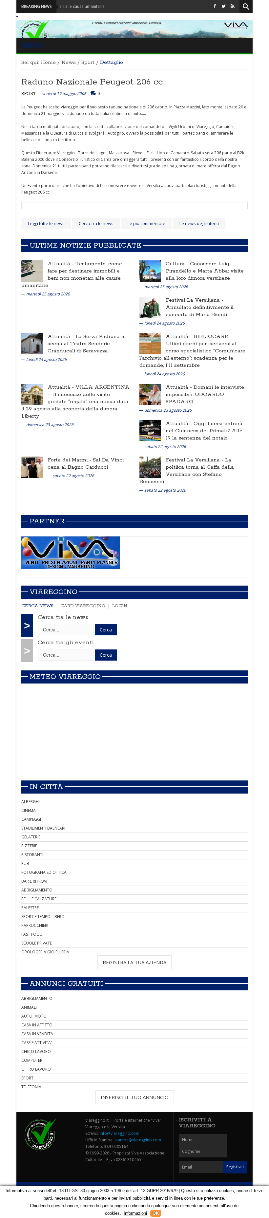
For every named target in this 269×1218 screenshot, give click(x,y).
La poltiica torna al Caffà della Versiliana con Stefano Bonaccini (186, 471)
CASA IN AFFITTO (36, 1025)
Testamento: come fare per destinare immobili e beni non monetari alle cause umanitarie (71, 274)
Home (48, 62)
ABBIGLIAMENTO (36, 890)
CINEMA (28, 810)
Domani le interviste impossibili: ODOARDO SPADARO (205, 394)
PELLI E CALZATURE (38, 899)
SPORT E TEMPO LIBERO (43, 916)
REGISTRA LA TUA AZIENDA (134, 962)
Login (119, 606)
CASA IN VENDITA (37, 1034)
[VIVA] (70, 552)
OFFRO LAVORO (36, 1069)
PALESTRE (30, 907)
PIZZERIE (29, 846)
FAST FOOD (32, 934)
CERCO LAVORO (36, 1051)
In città (46, 787)
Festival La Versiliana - (194, 300)
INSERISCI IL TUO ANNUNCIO (135, 1097)
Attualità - (61, 263)
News (68, 62)
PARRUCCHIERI (34, 925)
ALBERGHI (30, 801)
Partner (47, 521)
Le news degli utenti (199, 223)
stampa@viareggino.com (137, 1140)
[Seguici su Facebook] (215, 6)
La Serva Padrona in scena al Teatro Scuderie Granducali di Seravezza (87, 343)
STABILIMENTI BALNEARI (43, 828)
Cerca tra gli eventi (66, 642)
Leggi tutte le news (46, 223)
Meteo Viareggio (65, 677)
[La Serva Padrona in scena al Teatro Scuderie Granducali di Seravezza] (32, 343)
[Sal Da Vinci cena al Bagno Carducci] (32, 467)
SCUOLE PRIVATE (36, 943)
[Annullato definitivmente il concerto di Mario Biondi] (150, 307)
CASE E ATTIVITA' (36, 1042)
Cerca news (37, 606)
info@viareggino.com (119, 1133)
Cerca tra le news (63, 617)
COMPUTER (31, 1060)
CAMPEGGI (31, 819)
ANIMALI (29, 1007)
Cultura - (178, 263)
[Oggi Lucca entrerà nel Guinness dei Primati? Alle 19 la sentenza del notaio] (150, 430)
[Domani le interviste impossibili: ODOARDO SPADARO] (150, 394)
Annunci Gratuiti (66, 983)
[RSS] (233, 6)
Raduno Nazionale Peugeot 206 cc (92, 82)
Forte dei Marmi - (70, 460)
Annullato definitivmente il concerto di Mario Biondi (200, 311)
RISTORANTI (32, 854)
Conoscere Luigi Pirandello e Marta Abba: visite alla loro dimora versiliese (205, 271)
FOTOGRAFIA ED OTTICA (44, 872)
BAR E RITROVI (34, 881)
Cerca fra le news (96, 223)
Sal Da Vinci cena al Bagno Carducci (86, 464)
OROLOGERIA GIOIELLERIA (45, 952)
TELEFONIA (31, 1087)
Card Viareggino (82, 606)
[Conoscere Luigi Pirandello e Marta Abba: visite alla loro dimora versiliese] (150, 270)
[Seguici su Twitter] (224, 6)
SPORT (27, 1078)
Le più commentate (146, 223)
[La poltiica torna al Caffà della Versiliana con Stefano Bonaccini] (150, 467)
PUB (25, 863)
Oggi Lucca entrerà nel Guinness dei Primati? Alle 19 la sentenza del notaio (204, 430)
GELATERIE (30, 837)
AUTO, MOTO (34, 1016)
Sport (87, 62)
